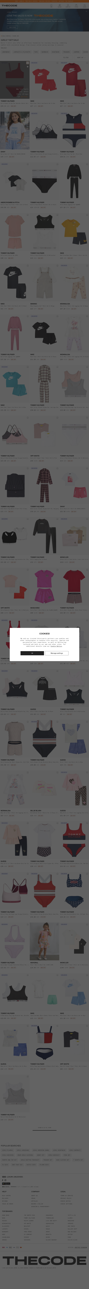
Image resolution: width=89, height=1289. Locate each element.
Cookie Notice (56, 646)
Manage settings (57, 653)
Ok (32, 653)
